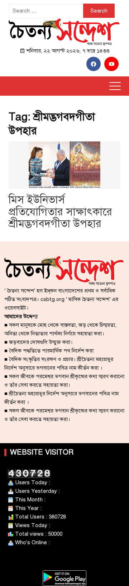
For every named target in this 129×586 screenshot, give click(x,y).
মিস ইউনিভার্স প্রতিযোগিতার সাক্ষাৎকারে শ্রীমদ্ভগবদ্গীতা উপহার (60, 212)
